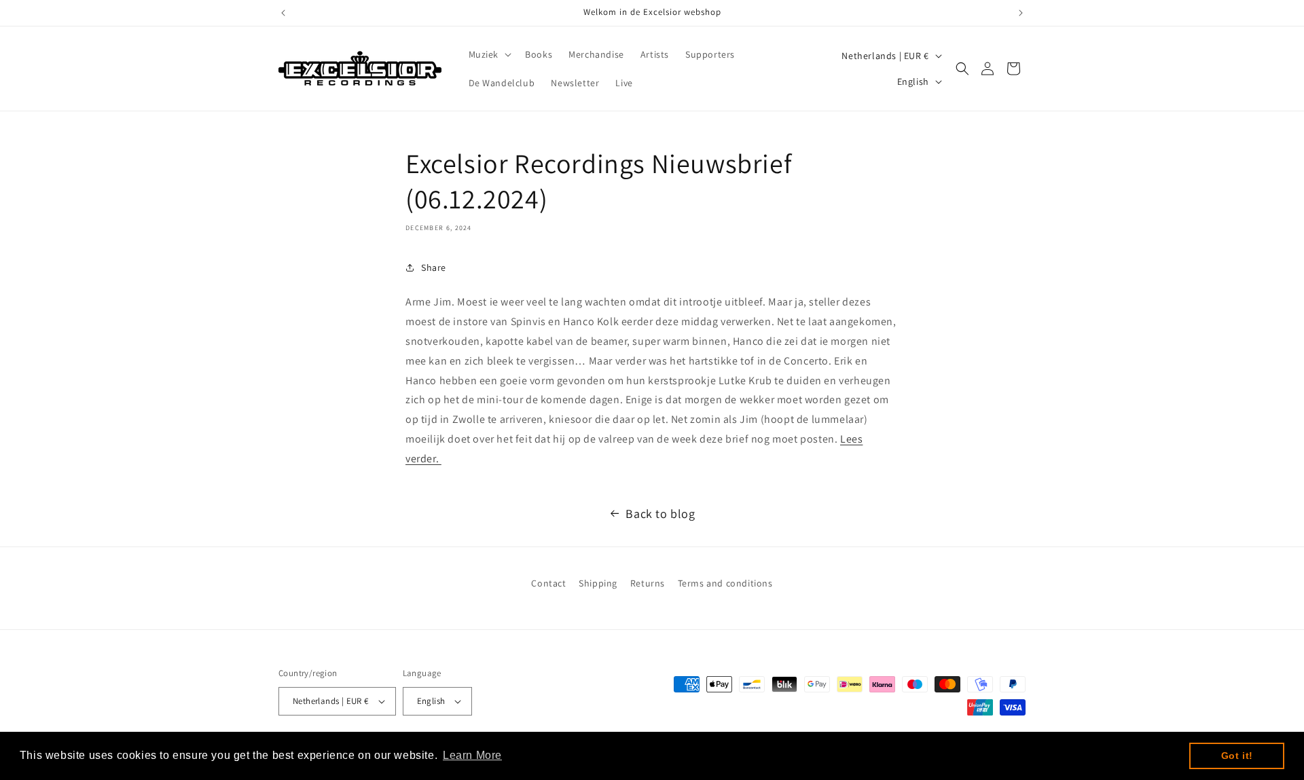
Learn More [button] (472, 755)
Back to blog (660, 513)
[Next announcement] (1021, 13)
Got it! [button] (1237, 755)
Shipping (598, 583)
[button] (489, 54)
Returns (647, 583)
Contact (548, 583)
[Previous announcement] (283, 13)
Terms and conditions (725, 583)
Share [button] (433, 267)
